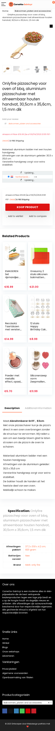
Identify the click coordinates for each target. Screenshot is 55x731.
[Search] (39, 4)
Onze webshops (10, 651)
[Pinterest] (33, 711)
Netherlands (21, 176)
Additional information (38, 408)
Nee (27, 555)
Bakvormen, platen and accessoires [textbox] (27, 702)
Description (12, 408)
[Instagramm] (16, 711)
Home (5, 10)
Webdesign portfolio (36, 723)
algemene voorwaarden (15, 673)
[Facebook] (4, 711)
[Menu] (3, 4)
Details (5, 140)
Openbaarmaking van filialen (17, 677)
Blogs (5, 647)
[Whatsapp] (22, 711)
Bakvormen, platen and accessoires (33, 10)
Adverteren (8, 655)
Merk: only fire (32, 564)
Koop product (27, 207)
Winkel (5, 643)
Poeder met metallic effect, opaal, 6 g (13, 380)
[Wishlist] (45, 4)
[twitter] (10, 711)
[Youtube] (28, 711)
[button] (51, 26)
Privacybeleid (9, 668)
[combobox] (27, 702)
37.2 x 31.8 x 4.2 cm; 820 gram (35, 548)
